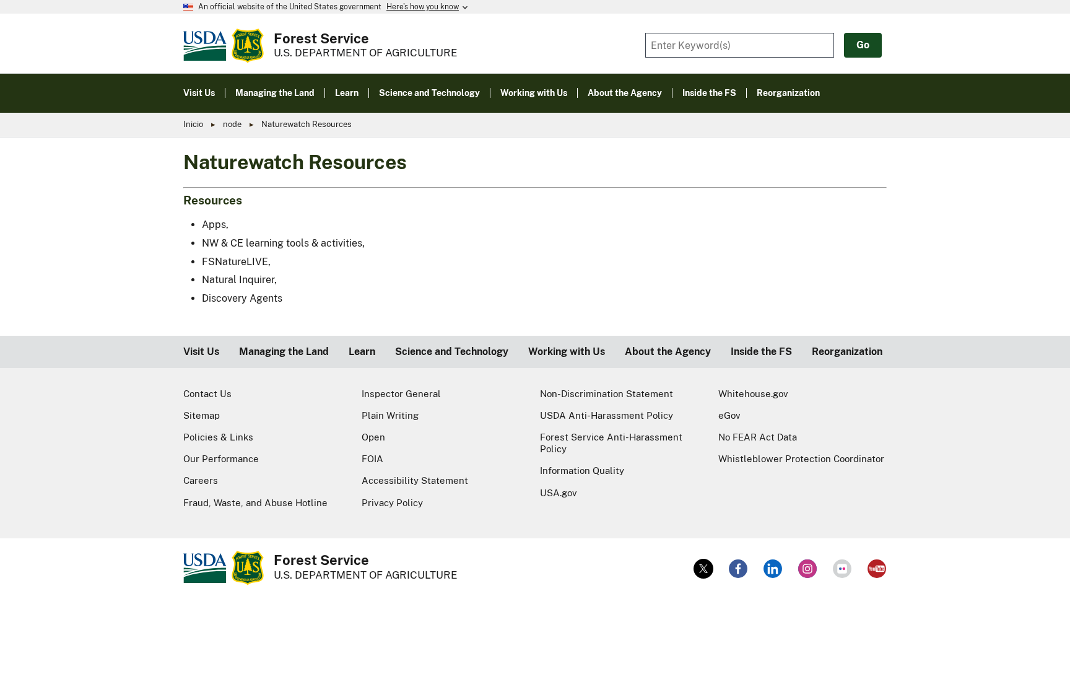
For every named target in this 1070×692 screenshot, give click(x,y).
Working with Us (566, 351)
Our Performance (221, 458)
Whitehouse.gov (753, 393)
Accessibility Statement (415, 480)
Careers (200, 480)
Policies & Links (218, 437)
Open (373, 437)
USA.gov (558, 493)
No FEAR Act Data (757, 437)
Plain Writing (390, 415)
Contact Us (207, 393)
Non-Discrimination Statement (606, 393)
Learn (362, 351)
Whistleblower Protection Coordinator (801, 458)
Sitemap (201, 415)
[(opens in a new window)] (703, 569)
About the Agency (668, 351)
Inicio (193, 124)
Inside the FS (761, 351)
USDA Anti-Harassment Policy (606, 415)
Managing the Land (284, 351)
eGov (729, 415)
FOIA (372, 458)
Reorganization (847, 351)
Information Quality (582, 470)
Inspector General (401, 393)
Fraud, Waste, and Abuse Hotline (255, 502)
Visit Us (201, 351)
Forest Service (321, 38)
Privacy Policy (392, 502)
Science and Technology (451, 351)
